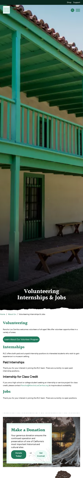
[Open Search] (72, 10)
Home (2, 314)
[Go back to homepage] (9, 10)
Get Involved (41, 454)
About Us (12, 314)
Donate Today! (18, 454)
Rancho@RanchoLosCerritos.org (34, 385)
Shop (69, 2)
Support (76, 2)
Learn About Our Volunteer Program (21, 339)
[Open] (78, 10)
